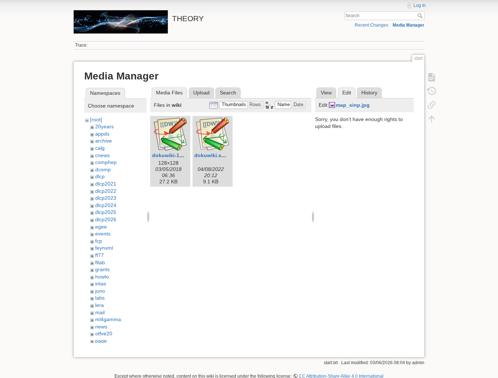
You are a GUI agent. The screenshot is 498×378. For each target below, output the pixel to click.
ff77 (99, 255)
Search (420, 15)
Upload (201, 93)
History (369, 93)
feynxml (104, 248)
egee (101, 227)
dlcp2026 (105, 219)
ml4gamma (108, 319)
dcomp (103, 169)
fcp (98, 241)
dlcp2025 (105, 212)
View (326, 93)
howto (102, 277)
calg (100, 148)
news (101, 327)
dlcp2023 (105, 198)
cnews (102, 155)
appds (102, 134)
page (101, 341)
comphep (106, 162)
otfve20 (103, 333)
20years (104, 126)
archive (103, 141)
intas (100, 284)
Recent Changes (371, 25)
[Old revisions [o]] (431, 91)
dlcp (100, 176)
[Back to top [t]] (431, 119)
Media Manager (408, 25)
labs (100, 298)
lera (99, 305)
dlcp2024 (105, 205)
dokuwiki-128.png (174, 155)
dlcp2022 (105, 191)
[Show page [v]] (431, 77)
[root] (96, 119)
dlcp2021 (105, 184)
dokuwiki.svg (210, 155)
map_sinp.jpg (353, 105)
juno (100, 291)
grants (102, 269)
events (102, 234)
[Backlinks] (431, 105)
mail (100, 312)
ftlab (100, 262)
